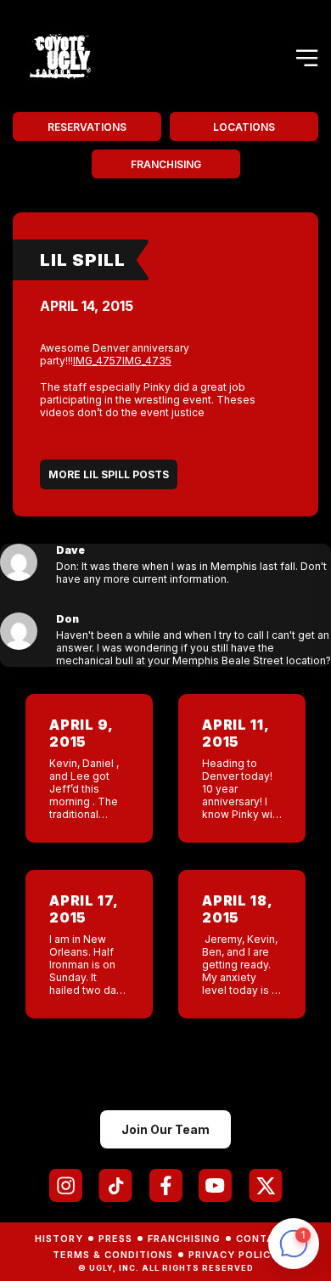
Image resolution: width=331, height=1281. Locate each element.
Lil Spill (83, 260)
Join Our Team (165, 1129)
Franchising (166, 164)
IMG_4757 (97, 360)
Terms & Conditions (113, 1255)
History (59, 1238)
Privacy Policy (233, 1255)
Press (115, 1238)
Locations (244, 127)
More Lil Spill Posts (108, 474)
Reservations (87, 127)
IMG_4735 (146, 360)
